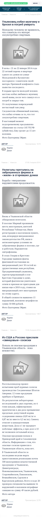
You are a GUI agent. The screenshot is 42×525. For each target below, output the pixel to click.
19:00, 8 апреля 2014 (32, 330)
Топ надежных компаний (34, 9)
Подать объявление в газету (15, 3)
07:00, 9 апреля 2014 (32, 162)
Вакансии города (6, 9)
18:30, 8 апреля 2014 (32, 517)
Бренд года (19, 9)
